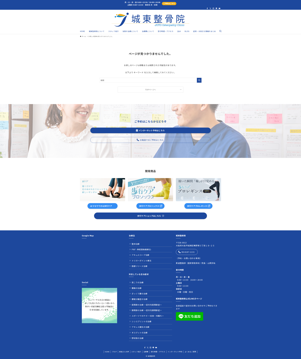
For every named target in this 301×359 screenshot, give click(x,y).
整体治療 (136, 243)
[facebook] (207, 8)
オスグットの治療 (139, 332)
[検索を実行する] (199, 80)
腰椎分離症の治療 (139, 299)
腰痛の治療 (137, 288)
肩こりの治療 (138, 282)
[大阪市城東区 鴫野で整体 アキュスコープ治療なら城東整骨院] (150, 20)
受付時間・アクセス (158, 352)
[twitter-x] (210, 8)
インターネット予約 (175, 352)
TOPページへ (150, 89)
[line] (216, 8)
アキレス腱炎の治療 (140, 327)
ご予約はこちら (169, 3)
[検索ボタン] (220, 31)
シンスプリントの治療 (141, 321)
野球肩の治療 (138, 338)
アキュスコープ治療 (140, 255)
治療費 (146, 352)
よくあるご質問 (190, 352)
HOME (107, 352)
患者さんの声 (124, 352)
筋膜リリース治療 (139, 266)
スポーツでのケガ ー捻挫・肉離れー (148, 315)
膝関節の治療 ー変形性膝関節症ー (147, 310)
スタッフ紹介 (136, 352)
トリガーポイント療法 (141, 260)
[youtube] (219, 8)
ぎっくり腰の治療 (139, 293)
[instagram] (213, 8)
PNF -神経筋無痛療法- (142, 249)
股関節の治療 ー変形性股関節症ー (147, 304)
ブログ (114, 352)
